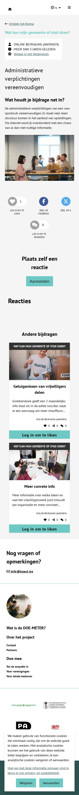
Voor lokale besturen (19, 676)
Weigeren (26, 783)
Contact (11, 645)
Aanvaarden (51, 783)
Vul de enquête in (17, 666)
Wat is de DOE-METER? (26, 628)
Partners (11, 650)
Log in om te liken (39, 435)
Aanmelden (39, 281)
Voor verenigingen (17, 671)
